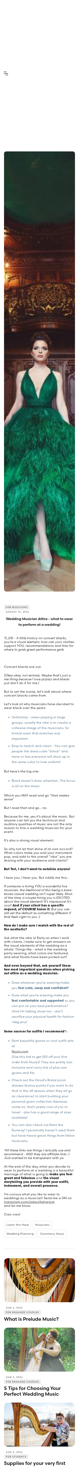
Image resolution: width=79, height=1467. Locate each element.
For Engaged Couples (22, 1312)
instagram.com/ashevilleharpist (29, 1202)
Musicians (42, 1224)
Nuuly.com (20, 1051)
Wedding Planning (20, 1233)
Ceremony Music (52, 1233)
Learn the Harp (18, 1224)
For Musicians (17, 607)
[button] (6, 73)
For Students (16, 1456)
